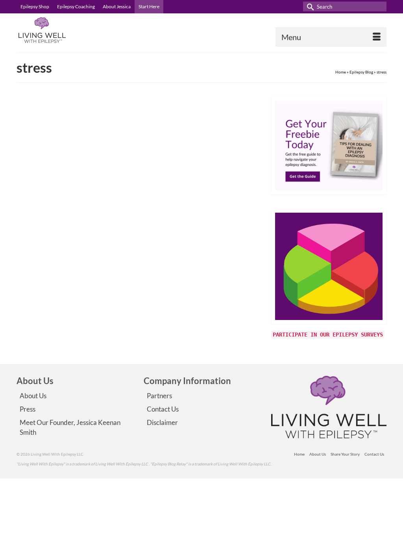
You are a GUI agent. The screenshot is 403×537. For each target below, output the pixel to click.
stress (132, 253)
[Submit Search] (309, 6)
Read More (222, 232)
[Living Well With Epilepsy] (74, 30)
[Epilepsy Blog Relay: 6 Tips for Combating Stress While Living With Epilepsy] (64, 150)
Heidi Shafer (145, 159)
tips (141, 253)
